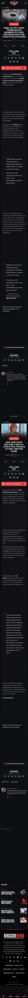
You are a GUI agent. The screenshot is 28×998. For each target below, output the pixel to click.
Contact (22, 969)
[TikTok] (14, 961)
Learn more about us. (16, 953)
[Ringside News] (14, 3)
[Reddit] (17, 61)
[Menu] (3, 3)
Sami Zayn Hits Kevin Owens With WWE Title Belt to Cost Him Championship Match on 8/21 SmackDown (8, 893)
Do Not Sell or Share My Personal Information (14, 984)
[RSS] (18, 961)
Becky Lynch (5, 781)
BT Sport (15, 124)
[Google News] (12, 58)
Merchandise (7, 969)
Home (2, 7)
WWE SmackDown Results (7, 908)
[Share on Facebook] (5, 360)
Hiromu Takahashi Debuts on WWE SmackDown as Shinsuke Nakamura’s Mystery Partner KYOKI (8, 902)
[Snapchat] (14, 61)
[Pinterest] (19, 58)
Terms (14, 976)
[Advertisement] (13, 201)
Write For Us (19, 965)
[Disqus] (14, 851)
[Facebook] (5, 58)
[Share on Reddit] (19, 360)
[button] (25, 3)
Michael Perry (6, 40)
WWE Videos (4, 899)
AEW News (3, 917)
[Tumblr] (21, 957)
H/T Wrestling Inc (8, 698)
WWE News (7, 7)
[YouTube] (23, 58)
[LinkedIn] (15, 58)
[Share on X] (8, 360)
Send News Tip (9, 965)
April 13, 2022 (11, 298)
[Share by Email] (23, 360)
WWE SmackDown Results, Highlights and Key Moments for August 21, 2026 (8, 911)
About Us (15, 969)
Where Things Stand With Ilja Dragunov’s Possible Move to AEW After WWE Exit (8, 921)
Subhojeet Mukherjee (12, 788)
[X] (8, 58)
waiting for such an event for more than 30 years (13, 80)
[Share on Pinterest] (15, 360)
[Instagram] (10, 61)
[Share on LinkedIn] (12, 360)
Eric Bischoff (15, 781)
